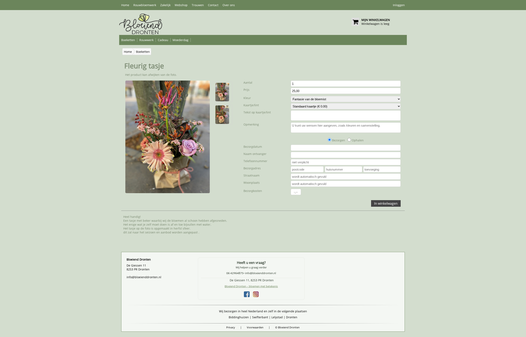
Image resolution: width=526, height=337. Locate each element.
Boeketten (128, 40)
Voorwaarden (255, 327)
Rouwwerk (146, 40)
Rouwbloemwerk (144, 5)
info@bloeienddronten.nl (144, 277)
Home (125, 5)
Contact (213, 5)
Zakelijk (165, 5)
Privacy (230, 327)
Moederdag (180, 40)
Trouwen (198, 5)
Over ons (229, 5)
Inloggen (399, 5)
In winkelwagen (386, 203)
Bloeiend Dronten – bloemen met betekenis (251, 286)
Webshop (181, 5)
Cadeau (163, 40)
